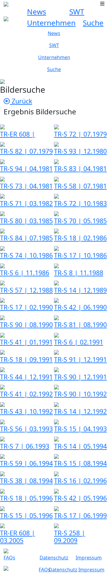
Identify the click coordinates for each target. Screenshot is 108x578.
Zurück (21, 101)
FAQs (9, 557)
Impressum (89, 557)
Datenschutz (54, 557)
